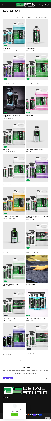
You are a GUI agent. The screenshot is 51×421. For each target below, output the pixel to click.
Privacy (28, 370)
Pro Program (31, 373)
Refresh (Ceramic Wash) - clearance (11, 285)
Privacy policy (29, 417)
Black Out (6, 48)
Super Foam (29, 115)
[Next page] (30, 360)
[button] (2, 5)
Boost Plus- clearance (33, 250)
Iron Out (6, 149)
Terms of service (35, 417)
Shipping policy (41, 417)
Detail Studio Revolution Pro (13, 250)
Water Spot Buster (9, 318)
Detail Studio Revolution (34, 149)
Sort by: (18, 17)
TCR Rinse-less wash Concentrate (10, 353)
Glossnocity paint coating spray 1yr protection (37, 217)
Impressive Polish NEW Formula (13, 183)
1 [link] (20, 360)
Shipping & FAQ (20, 373)
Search (5, 370)
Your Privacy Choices (17, 370)
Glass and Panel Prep (10, 216)
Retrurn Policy (37, 370)
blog (46, 370)
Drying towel (30, 284)
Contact (4, 401)
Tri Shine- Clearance (32, 183)
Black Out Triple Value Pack (35, 318)
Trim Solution (30, 48)
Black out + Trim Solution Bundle (12, 116)
